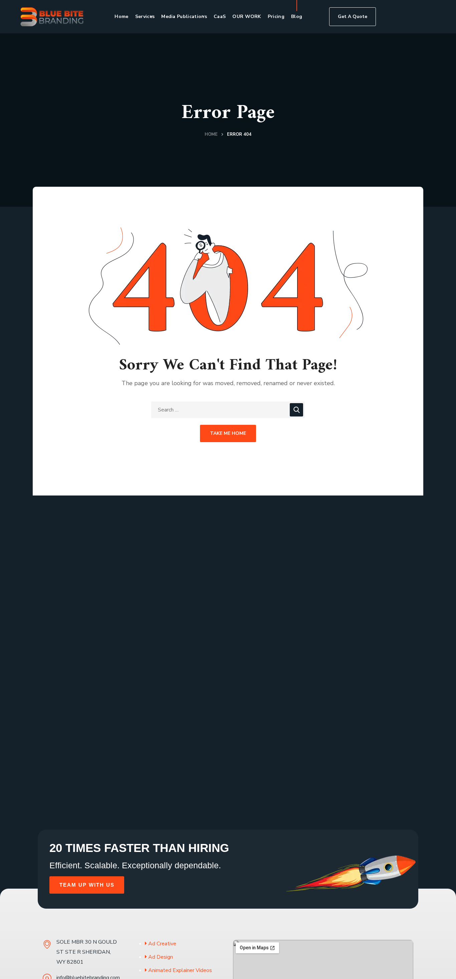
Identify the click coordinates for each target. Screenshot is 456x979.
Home (211, 134)
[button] (352, 16)
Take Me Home (228, 433)
